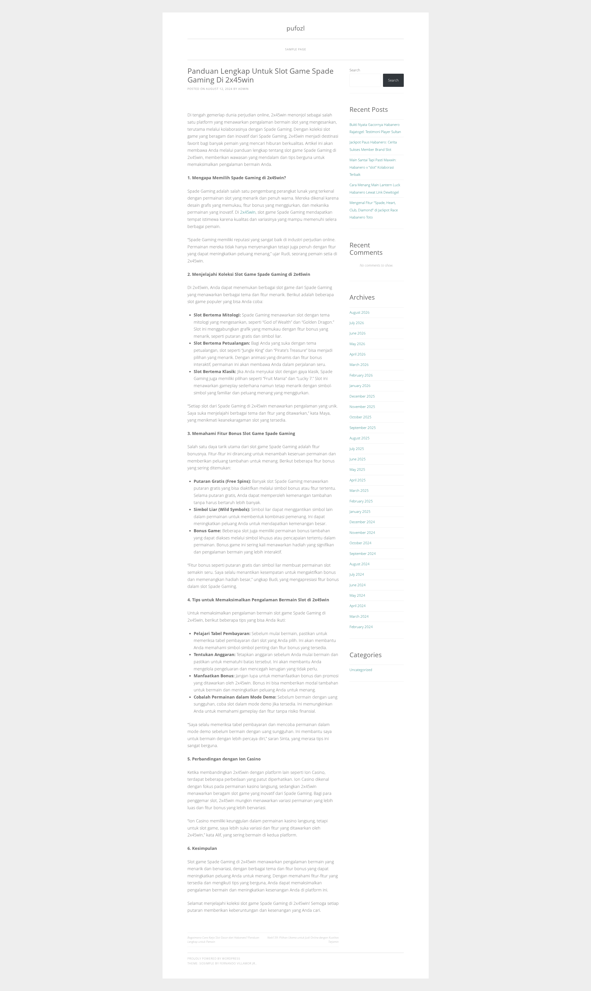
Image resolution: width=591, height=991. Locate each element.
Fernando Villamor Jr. (238, 963)
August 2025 (360, 438)
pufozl (295, 28)
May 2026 (357, 343)
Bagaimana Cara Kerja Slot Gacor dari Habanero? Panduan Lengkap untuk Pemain (223, 940)
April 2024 (358, 605)
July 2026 (357, 322)
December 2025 (362, 396)
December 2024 (362, 522)
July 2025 (357, 448)
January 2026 (360, 385)
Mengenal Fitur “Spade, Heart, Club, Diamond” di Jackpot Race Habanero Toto (374, 209)
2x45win (248, 212)
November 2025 (362, 406)
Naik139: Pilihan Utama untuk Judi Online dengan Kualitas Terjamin (303, 940)
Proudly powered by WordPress (213, 959)
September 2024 (363, 553)
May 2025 (357, 469)
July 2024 (357, 574)
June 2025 (358, 459)
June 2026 (358, 333)
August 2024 (360, 564)
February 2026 (361, 375)
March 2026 (359, 364)
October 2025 (360, 417)
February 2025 (361, 501)
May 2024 (357, 595)
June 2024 (358, 585)
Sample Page (295, 49)
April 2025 (358, 480)
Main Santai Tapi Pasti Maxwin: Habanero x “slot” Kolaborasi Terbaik (373, 167)
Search (355, 70)
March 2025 (359, 490)
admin (243, 89)
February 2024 (361, 626)
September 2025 (363, 427)
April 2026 (358, 354)
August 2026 (360, 312)
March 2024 (359, 616)
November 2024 (362, 532)
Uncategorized (361, 669)
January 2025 (360, 511)
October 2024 (360, 543)
